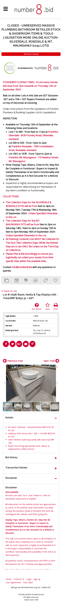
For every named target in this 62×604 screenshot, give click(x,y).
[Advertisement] (31, 354)
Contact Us (19, 579)
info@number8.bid (22, 267)
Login (28, 579)
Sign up (37, 579)
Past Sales (28, 582)
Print (55, 309)
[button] (56, 367)
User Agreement (13, 582)
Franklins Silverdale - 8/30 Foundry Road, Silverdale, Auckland (33, 135)
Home (9, 579)
